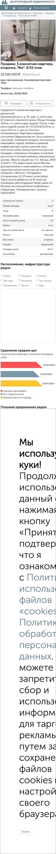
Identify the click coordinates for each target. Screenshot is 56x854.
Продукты (26, 276)
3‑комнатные (10, 16)
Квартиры (38, 13)
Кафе (41, 286)
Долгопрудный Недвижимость (16, 13)
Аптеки (42, 276)
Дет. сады (8, 281)
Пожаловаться (43, 103)
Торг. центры (45, 281)
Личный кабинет (41, 8)
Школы (7, 276)
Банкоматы (26, 281)
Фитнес (25, 286)
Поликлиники (10, 286)
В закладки (16, 103)
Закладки (22, 8)
